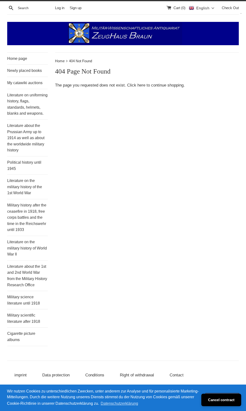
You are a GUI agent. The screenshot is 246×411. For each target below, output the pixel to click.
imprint (20, 375)
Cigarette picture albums (21, 336)
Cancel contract (221, 400)
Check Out (230, 8)
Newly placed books (24, 70)
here (141, 85)
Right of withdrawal (137, 375)
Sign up (75, 8)
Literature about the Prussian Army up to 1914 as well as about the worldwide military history (25, 138)
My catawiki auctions (25, 83)
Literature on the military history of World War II (27, 248)
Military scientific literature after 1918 (23, 318)
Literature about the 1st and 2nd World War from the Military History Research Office (27, 275)
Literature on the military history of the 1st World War (24, 187)
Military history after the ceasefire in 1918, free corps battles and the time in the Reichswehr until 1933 (26, 217)
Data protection (56, 375)
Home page (17, 58)
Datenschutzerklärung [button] (119, 403)
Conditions (94, 375)
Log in (59, 8)
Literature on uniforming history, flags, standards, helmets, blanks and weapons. (27, 104)
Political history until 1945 (24, 165)
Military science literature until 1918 (23, 300)
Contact (177, 375)
